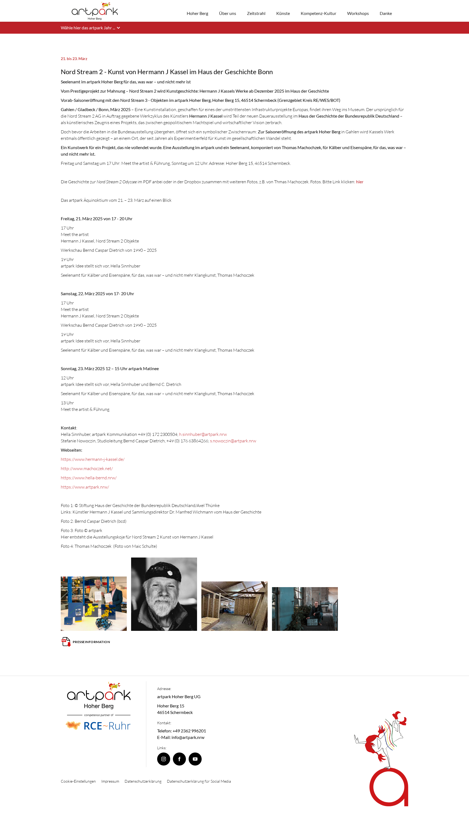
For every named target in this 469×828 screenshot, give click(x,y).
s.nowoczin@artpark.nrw (233, 440)
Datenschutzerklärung (143, 781)
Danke (386, 13)
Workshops (358, 13)
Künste (283, 13)
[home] (95, 10)
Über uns (227, 13)
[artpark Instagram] (163, 759)
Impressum (110, 781)
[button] (93, 28)
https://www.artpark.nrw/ (85, 487)
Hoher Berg (197, 13)
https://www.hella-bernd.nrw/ (89, 477)
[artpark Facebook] (179, 759)
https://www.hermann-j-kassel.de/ (93, 459)
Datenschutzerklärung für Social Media (199, 781)
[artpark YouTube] (195, 759)
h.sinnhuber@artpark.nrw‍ (203, 434)
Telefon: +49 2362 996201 (181, 730)
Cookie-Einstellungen (78, 781)
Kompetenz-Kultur (318, 13)
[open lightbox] (94, 604)
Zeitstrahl (256, 13)
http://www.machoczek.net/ (87, 468)
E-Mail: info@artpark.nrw (180, 737)
